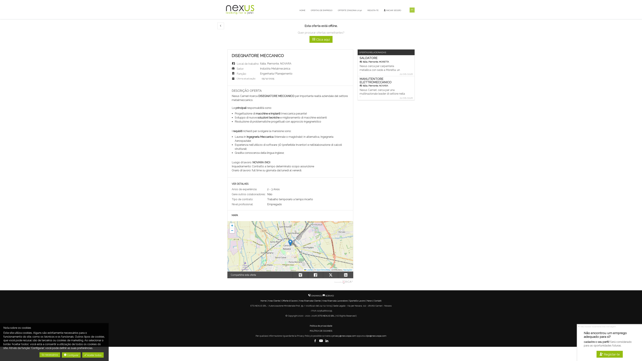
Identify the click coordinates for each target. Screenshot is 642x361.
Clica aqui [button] (322, 39)
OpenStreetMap (323, 269)
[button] (220, 26)
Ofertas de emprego (321, 10)
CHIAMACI (316, 295)
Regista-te (373, 10)
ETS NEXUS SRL (326, 316)
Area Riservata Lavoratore (335, 300)
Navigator (347, 269)
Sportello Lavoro (357, 300)
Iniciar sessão (393, 10)
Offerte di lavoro (289, 300)
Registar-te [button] (611, 354)
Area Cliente (274, 300)
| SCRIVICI (328, 295)
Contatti (378, 300)
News (369, 300)
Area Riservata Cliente (310, 300)
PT (412, 10)
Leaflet (309, 269)
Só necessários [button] (50, 354)
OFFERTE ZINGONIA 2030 (350, 10)
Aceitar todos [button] (93, 355)
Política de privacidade (321, 326)
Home (302, 10)
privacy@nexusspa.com (344, 336)
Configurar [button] (72, 355)
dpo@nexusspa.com (376, 336)
